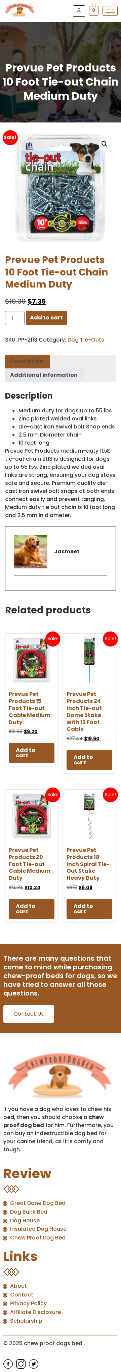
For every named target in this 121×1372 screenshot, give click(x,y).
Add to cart (46, 317)
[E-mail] (18, 587)
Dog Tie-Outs (86, 340)
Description (26, 361)
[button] (104, 144)
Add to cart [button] (25, 752)
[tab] (26, 361)
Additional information (44, 375)
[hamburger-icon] (110, 11)
